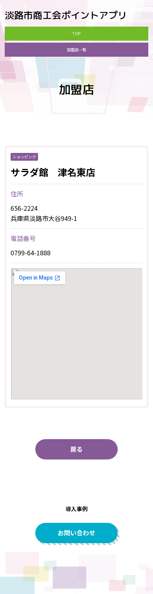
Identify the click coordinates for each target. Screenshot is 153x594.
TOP (76, 33)
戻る (76, 449)
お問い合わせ (76, 532)
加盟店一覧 (76, 49)
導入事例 (76, 509)
